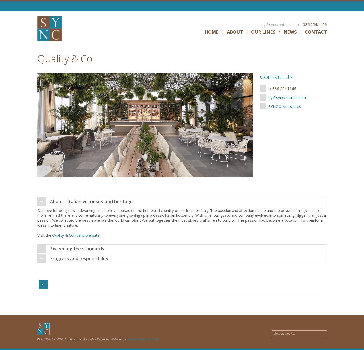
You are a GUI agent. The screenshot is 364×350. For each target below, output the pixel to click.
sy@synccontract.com (280, 24)
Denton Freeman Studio (143, 339)
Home (212, 32)
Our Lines (263, 32)
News (290, 32)
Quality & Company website (76, 235)
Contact (316, 32)
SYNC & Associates (285, 106)
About (235, 32)
